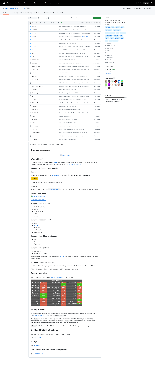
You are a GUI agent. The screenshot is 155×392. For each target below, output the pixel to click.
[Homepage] (4, 3)
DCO (33, 96)
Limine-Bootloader (12, 8)
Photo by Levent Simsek (38, 200)
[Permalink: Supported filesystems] (30, 248)
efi (113, 32)
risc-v (107, 38)
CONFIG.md (35, 83)
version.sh (34, 139)
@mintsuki (55, 175)
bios (122, 27)
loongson (116, 35)
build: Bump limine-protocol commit (68, 119)
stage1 (33, 49)
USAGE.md (35, 112)
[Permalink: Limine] (30, 150)
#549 (86, 36)
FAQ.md (34, 99)
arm (113, 27)
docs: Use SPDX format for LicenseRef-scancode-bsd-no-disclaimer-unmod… (79, 30)
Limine (22, 8)
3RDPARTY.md (36, 66)
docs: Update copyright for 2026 (67, 89)
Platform (10, 3)
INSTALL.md (35, 106)
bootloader (108, 32)
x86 (111, 41)
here (55, 162)
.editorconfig (35, 59)
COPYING (34, 89)
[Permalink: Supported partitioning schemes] (30, 236)
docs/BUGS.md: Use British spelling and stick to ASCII (73, 76)
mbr (121, 35)
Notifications (128, 8)
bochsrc (34, 116)
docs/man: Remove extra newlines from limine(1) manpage (74, 46)
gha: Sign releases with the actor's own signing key (72, 26)
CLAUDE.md (35, 79)
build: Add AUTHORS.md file (66, 73)
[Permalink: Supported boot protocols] (30, 220)
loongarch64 (109, 35)
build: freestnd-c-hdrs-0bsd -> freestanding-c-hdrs (72, 63)
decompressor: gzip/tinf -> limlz (67, 43)
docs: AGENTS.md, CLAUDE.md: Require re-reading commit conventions (78, 69)
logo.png (34, 129)
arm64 (117, 27)
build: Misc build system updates (67, 139)
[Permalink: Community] (30, 186)
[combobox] (82, 18)
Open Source (38, 3)
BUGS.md (34, 76)
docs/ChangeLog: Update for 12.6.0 (46, 22)
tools (33, 56)
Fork (138, 8)
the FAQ (62, 256)
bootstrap (34, 119)
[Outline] (99, 144)
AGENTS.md (35, 69)
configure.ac (35, 126)
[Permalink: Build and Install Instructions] (30, 330)
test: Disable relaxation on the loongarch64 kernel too (73, 53)
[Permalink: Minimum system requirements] (30, 262)
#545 (82, 36)
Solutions (18, 3)
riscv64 (117, 38)
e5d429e (82, 22)
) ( (84, 36)
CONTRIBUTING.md (37, 86)
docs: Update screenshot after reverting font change (73, 132)
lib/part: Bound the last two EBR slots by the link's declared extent (76, 83)
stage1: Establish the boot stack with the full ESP (72, 49)
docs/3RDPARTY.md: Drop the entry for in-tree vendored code (75, 66)
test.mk (34, 136)
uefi (122, 38)
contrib (34, 36)
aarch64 (108, 27)
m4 (33, 43)
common (34, 33)
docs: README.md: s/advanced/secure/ (69, 109)
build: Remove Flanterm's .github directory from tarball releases (75, 102)
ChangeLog (35, 93)
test (33, 53)
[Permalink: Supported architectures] (30, 203)
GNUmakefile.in (36, 102)
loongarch (123, 32)
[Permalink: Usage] (30, 341)
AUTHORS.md (35, 73)
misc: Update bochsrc (65, 116)
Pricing (57, 3)
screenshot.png (36, 132)
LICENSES (34, 30)
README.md (35, 109)
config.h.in (34, 122)
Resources (27, 3)
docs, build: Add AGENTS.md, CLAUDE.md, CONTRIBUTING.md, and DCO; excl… (80, 96)
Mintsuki (34, 22)
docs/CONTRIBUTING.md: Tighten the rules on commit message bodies (78, 86)
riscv (112, 38)
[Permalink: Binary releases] (30, 309)
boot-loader (108, 30)
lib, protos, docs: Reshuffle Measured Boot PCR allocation (74, 112)
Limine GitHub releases (40, 315)
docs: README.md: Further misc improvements (71, 129)
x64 (107, 41)
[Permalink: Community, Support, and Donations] (30, 168)
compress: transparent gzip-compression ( (70, 36)
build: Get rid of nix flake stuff (67, 59)
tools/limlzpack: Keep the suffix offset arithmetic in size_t (74, 56)
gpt (117, 32)
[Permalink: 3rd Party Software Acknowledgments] (30, 350)
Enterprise (48, 3)
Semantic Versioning (57, 277)
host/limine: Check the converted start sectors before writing (75, 40)
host (33, 40)
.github (34, 26)
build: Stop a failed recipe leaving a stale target (71, 136)
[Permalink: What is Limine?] (30, 159)
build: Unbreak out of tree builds (67, 122)
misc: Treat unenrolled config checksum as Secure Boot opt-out (76, 99)
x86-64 (116, 41)
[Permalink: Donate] (30, 172)
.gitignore (34, 63)
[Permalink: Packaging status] (30, 273)
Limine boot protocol (74, 164)
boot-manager (117, 30)
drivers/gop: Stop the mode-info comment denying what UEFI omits (77, 33)
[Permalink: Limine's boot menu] (30, 193)
